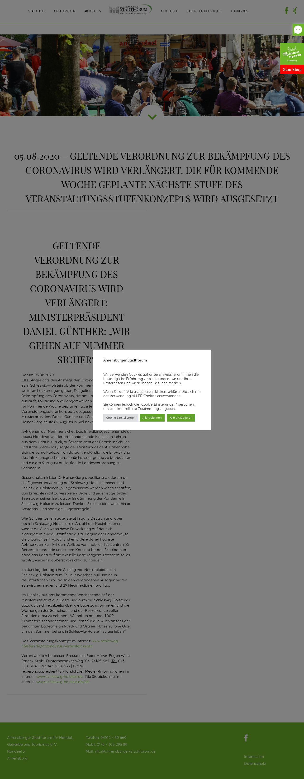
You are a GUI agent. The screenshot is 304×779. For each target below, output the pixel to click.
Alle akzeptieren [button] (181, 417)
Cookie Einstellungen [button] (121, 417)
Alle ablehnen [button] (152, 417)
